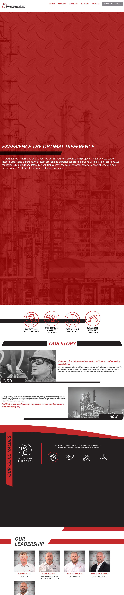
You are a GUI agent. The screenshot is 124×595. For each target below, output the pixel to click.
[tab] (53, 457)
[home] (13, 6)
